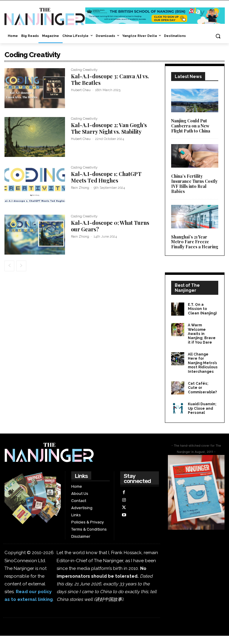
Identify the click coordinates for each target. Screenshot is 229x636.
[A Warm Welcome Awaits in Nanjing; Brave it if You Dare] (177, 329)
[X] (124, 507)
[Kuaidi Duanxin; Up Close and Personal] (177, 408)
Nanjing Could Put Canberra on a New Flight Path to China (190, 126)
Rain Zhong (80, 188)
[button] (218, 36)
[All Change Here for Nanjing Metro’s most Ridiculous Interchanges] (177, 358)
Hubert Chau (81, 90)
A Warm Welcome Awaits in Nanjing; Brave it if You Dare (202, 333)
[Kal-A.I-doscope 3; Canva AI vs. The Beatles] (34, 88)
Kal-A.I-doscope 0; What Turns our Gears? (110, 226)
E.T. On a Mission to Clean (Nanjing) (202, 309)
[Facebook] (124, 492)
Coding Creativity (84, 70)
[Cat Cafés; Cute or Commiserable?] (177, 388)
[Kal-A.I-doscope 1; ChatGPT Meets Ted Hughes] (34, 186)
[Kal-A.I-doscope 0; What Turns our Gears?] (34, 235)
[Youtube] (124, 515)
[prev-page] (9, 266)
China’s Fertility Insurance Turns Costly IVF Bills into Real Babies (194, 183)
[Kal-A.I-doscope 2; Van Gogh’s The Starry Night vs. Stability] (34, 137)
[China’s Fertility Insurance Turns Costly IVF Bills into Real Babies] (194, 156)
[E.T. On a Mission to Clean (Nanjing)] (177, 309)
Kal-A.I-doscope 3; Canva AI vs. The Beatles (110, 79)
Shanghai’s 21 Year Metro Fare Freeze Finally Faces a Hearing (194, 242)
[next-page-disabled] (21, 266)
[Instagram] (124, 500)
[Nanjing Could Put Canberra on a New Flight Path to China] (194, 100)
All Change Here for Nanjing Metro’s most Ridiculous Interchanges (203, 363)
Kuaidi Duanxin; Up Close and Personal (202, 408)
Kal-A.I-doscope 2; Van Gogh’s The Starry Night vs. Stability (109, 128)
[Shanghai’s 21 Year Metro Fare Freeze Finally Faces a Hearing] (194, 216)
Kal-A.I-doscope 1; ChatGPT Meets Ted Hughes (106, 177)
